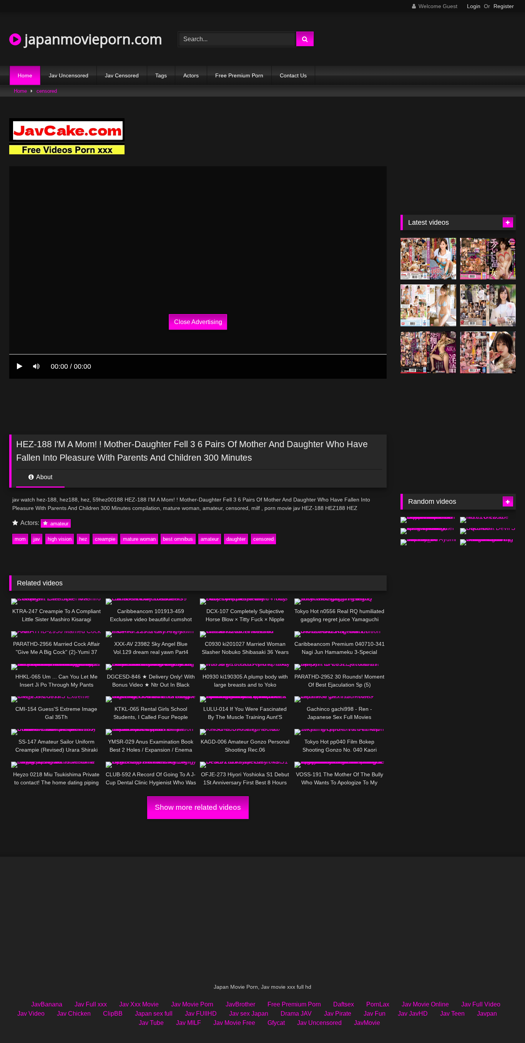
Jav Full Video (480, 1004)
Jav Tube (151, 1023)
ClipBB (113, 1013)
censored (47, 91)
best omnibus (178, 539)
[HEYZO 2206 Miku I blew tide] (488, 520)
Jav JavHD (413, 1013)
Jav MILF (188, 1023)
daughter (236, 539)
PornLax (377, 1004)
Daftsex (343, 1004)
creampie (105, 539)
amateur (58, 523)
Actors (191, 75)
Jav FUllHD (201, 1013)
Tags (161, 75)
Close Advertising (198, 322)
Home (25, 75)
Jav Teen (452, 1013)
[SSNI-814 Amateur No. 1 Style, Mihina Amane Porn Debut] (428, 305)
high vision (59, 539)
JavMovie (367, 1023)
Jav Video (31, 1013)
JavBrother (240, 1004)
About (43, 477)
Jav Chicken (74, 1013)
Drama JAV (296, 1013)
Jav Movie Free (234, 1023)
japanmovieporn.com (91, 39)
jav (36, 539)
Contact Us (293, 75)
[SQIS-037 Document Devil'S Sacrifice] (488, 531)
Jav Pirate (337, 1013)
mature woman (139, 539)
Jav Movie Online (425, 1004)
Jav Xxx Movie (139, 1004)
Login (473, 6)
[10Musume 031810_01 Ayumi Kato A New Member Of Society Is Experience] (428, 542)
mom (20, 539)
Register (503, 6)
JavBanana (46, 1004)
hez (83, 539)
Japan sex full (154, 1013)
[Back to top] (501, 1020)
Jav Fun (374, 1013)
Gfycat (276, 1023)
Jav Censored (122, 75)
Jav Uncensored (68, 75)
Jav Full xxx (91, 1004)
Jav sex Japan (248, 1013)
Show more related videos (198, 807)
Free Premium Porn (239, 75)
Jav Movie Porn (192, 1004)
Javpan (487, 1013)
